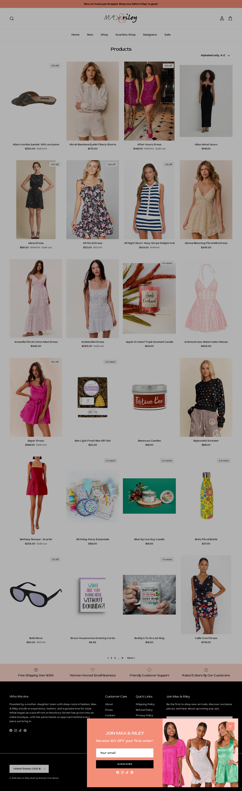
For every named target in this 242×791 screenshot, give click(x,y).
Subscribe (124, 764)
